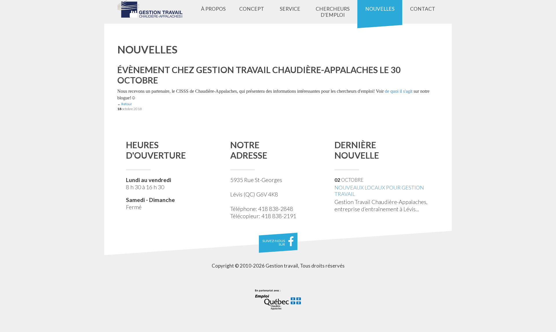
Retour (126, 104)
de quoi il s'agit (398, 91)
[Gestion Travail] (154, 9)
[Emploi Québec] (278, 299)
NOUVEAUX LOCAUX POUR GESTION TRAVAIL (379, 191)
